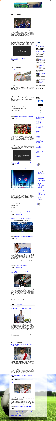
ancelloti (21, 338)
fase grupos (24, 236)
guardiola (30, 162)
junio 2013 (39, 198)
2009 (37, 204)
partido (31, 212)
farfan (23, 58)
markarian (12, 375)
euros (16, 338)
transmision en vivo (13, 212)
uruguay (15, 375)
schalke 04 (16, 58)
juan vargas (16, 406)
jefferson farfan (13, 59)
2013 (27, 211)
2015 (37, 164)
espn (19, 212)
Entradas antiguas (30, 411)
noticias (17, 59)
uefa (23, 211)
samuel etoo (21, 265)
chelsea (16, 211)
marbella (19, 338)
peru (15, 59)
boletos (26, 116)
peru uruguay (16, 116)
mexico (22, 406)
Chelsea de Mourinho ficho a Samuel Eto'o (18, 241)
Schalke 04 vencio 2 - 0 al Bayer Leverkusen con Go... (40, 174)
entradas (24, 116)
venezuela (17, 375)
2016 (37, 163)
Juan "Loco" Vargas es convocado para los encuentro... (40, 193)
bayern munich (17, 162)
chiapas (26, 406)
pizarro (28, 162)
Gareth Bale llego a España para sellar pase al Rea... (41, 190)
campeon (20, 162)
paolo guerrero (30, 375)
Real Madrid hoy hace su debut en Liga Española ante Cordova (42, 81)
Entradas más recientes (15, 411)
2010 (37, 203)
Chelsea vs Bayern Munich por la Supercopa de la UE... (41, 181)
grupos (28, 236)
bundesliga (30, 58)
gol (22, 58)
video (24, 58)
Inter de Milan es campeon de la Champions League (42, 59)
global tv (21, 212)
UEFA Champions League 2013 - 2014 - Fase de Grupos (21, 218)
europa (24, 162)
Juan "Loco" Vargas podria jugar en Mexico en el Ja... (41, 195)
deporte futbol (27, 58)
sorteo (27, 236)
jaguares (24, 406)
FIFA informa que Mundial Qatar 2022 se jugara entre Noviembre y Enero (42, 66)
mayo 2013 (39, 199)
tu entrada (28, 116)
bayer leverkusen (20, 58)
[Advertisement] (26, 11)
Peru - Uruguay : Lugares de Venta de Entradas (19, 69)
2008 (37, 205)
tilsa (25, 375)
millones (14, 338)
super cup (25, 211)
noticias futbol (30, 265)
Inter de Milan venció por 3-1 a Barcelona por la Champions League (42, 74)
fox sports (17, 212)
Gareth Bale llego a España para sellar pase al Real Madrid (21, 308)
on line (23, 212)
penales (12, 163)
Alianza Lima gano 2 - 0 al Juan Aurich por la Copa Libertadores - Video (40, 52)
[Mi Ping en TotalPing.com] (42, 46)
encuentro (22, 116)
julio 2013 (39, 197)
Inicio (23, 411)
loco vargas (19, 406)
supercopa (22, 162)
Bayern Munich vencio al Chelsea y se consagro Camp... (40, 179)
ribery (26, 162)
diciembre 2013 (40, 167)
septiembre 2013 (40, 171)
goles (17, 163)
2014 (22, 236)
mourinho (32, 162)
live (24, 212)
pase (17, 338)
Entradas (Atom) (17, 413)
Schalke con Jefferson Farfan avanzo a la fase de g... (41, 188)
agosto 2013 (39, 172)
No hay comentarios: (19, 118)
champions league (18, 236)
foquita (32, 58)
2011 (37, 202)
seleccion (20, 116)
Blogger (31, 418)
